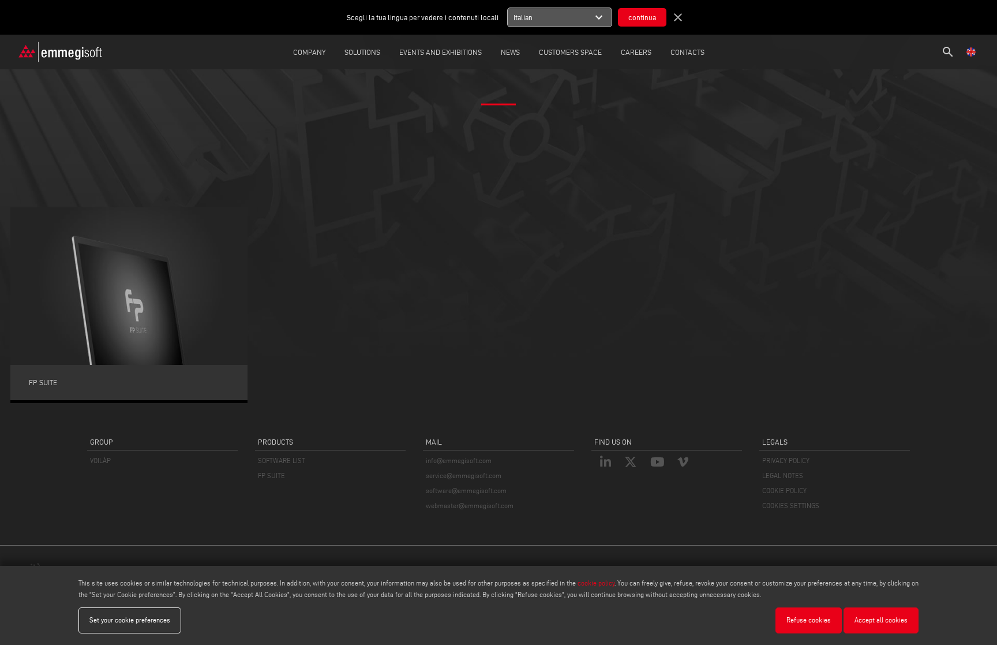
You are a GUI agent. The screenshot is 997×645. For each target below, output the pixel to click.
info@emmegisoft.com (459, 460)
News (510, 52)
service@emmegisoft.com (463, 475)
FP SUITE (271, 475)
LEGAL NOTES (782, 475)
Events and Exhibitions (440, 52)
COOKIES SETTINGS (790, 505)
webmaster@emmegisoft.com (470, 505)
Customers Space (570, 52)
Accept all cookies (881, 620)
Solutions (362, 52)
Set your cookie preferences (129, 620)
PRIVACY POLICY (785, 460)
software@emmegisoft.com (466, 490)
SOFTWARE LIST (281, 460)
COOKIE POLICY (784, 490)
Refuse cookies (808, 620)
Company (309, 52)
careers (636, 52)
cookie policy (596, 583)
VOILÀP (100, 460)
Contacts (687, 52)
